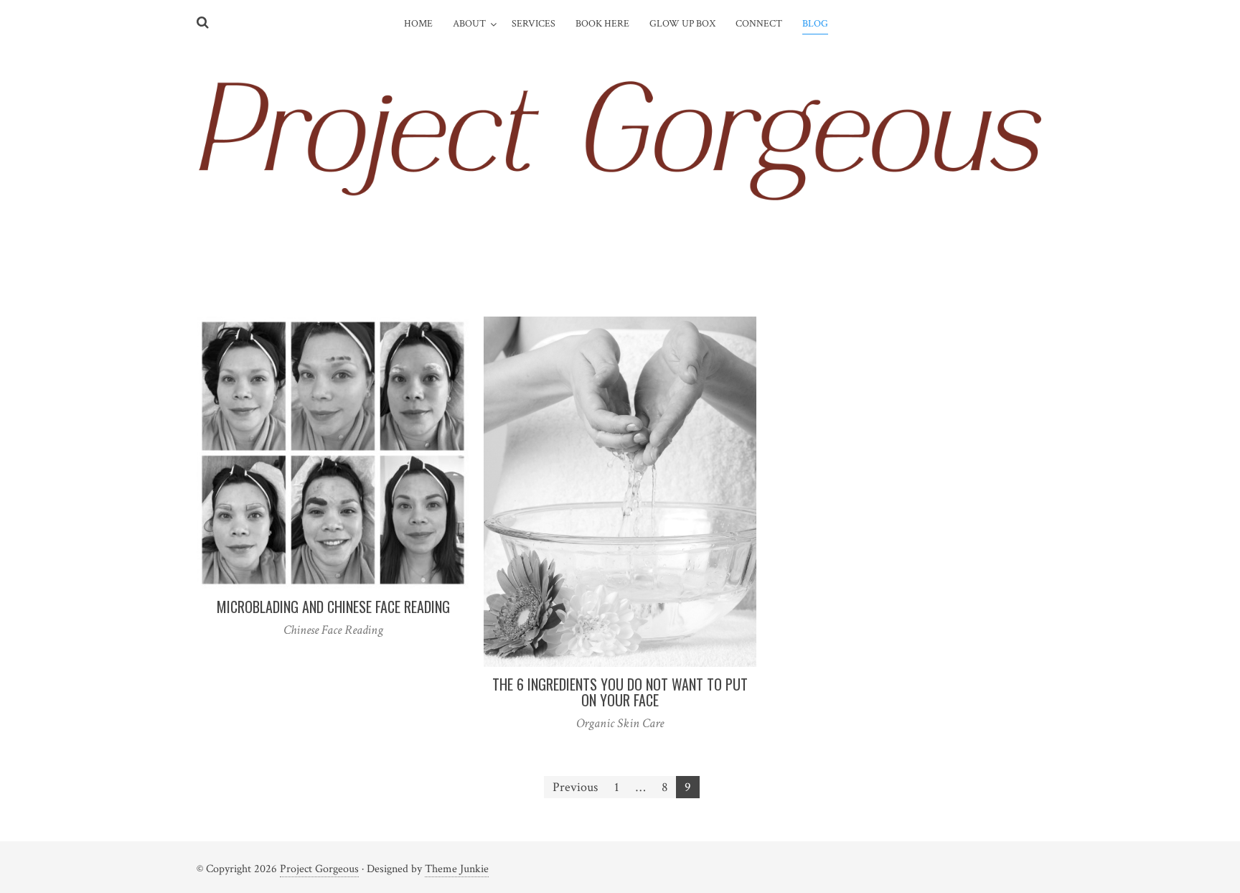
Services (533, 23)
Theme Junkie (457, 868)
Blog (815, 23)
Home (418, 23)
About (469, 23)
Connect (759, 23)
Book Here (602, 23)
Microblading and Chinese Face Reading (333, 606)
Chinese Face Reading (333, 630)
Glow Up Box (682, 23)
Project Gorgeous (319, 868)
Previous (575, 787)
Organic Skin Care (620, 723)
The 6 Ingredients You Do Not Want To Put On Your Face (620, 692)
